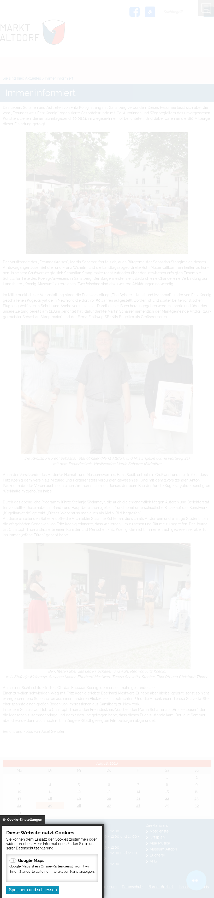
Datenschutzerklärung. (35, 848)
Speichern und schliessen (33, 890)
